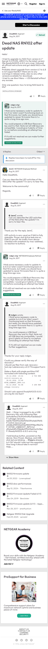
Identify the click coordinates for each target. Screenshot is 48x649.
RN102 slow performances (19, 483)
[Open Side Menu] (3, 4)
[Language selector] (20, 3)
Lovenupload (24, 478)
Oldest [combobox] (41, 152)
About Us (24, 629)
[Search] (25, 3)
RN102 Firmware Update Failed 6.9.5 (24, 493)
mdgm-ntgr (15, 105)
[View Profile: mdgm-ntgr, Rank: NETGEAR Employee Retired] (5, 256)
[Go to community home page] (11, 4)
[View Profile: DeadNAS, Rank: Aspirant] (5, 35)
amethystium (25, 509)
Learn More (24, 616)
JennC (11, 169)
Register (33, 4)
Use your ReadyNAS (12, 10)
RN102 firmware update (18, 473)
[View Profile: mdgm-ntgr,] (6, 106)
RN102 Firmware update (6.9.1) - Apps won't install (24, 503)
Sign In (42, 4)
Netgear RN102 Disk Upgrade (20, 514)
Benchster (24, 498)
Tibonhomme (26, 488)
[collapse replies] (24, 167)
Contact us (24, 631)
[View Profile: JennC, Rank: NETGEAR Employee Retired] (5, 170)
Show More (13, 457)
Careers (24, 632)
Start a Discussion (31, 25)
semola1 (23, 517)
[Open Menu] (44, 10)
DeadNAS (13, 34)
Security (24, 634)
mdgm (14, 315)
